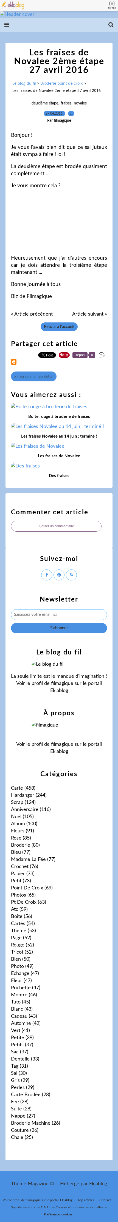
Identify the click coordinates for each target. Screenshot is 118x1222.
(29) (20, 1080)
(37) (22, 1044)
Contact (105, 1200)
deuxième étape (45, 103)
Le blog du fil (24, 83)
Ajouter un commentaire (56, 526)
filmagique (62, 683)
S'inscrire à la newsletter (34, 376)
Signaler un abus (23, 1207)
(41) (20, 1030)
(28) (30, 1094)
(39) (22, 1037)
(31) (19, 1066)
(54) (23, 923)
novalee (80, 103)
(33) (25, 1059)
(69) (32, 888)
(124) (23, 802)
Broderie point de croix (61, 83)
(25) (22, 1137)
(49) (22, 966)
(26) (35, 1123)
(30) (19, 1073)
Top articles (86, 1200)
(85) (21, 838)
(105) (22, 816)
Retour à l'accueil (59, 327)
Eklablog (98, 1183)
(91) (22, 831)
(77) (20, 852)
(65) (23, 895)
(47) (25, 973)
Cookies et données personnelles (79, 1207)
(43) (22, 1009)
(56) (21, 916)
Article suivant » (89, 314)
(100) (24, 823)
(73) (23, 873)
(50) (20, 959)
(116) (31, 809)
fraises (66, 103)
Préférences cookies (58, 1214)
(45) (20, 1002)
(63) (28, 902)
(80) (25, 845)
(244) (29, 795)
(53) (23, 930)
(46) (24, 995)
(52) (21, 937)
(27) (23, 1116)
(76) (24, 866)
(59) (19, 909)
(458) (23, 788)
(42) (26, 1023)
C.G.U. (45, 1207)
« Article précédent (32, 314)
